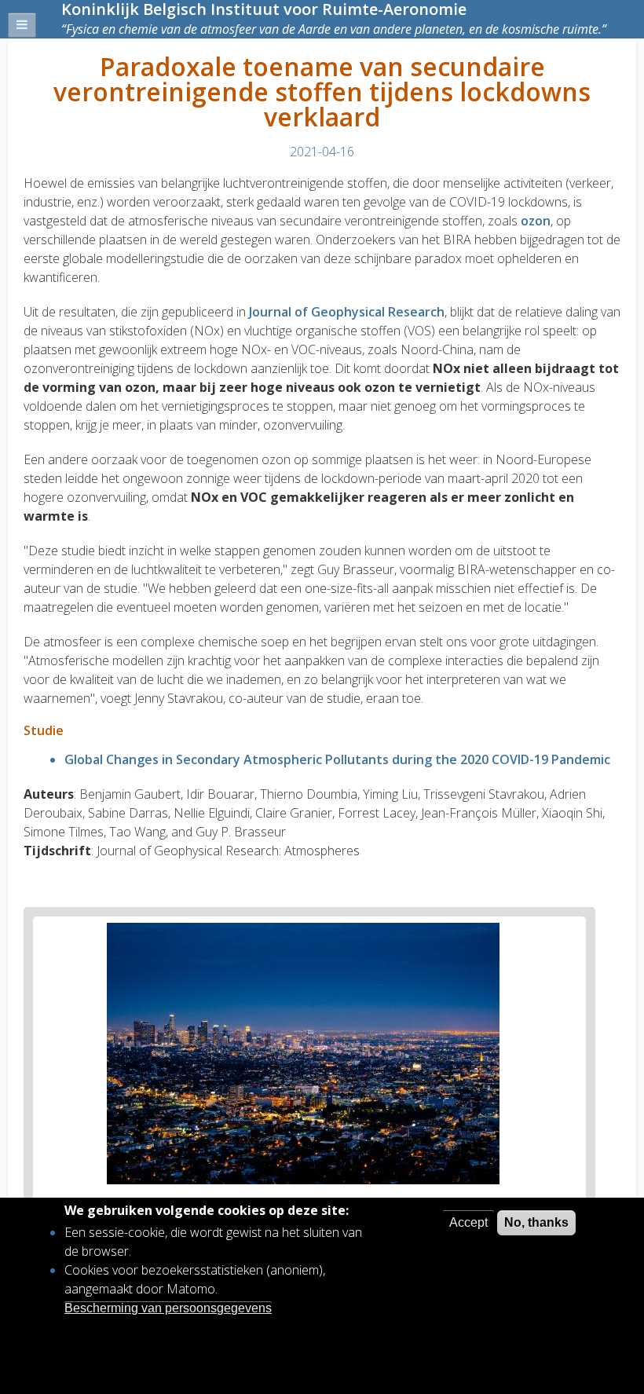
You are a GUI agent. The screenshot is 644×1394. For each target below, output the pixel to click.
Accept (468, 1222)
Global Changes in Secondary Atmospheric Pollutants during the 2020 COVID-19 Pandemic (337, 759)
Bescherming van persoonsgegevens (168, 1308)
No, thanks (536, 1222)
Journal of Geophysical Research (347, 311)
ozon (536, 220)
